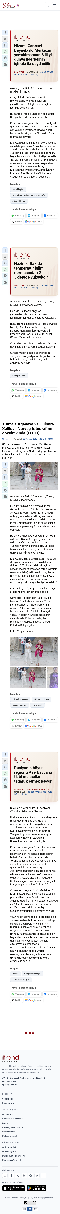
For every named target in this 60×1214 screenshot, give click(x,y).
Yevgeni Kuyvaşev (32, 974)
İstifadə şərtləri (9, 1147)
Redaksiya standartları (12, 1127)
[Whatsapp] (5, 1175)
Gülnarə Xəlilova (41, 699)
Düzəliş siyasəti (9, 1132)
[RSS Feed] (43, 1175)
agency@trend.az (9, 1085)
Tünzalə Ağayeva (20, 699)
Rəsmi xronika (8, 1103)
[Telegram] (30, 1175)
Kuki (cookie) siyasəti (11, 1160)
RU (35, 1209)
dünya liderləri (19, 201)
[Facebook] (11, 1175)
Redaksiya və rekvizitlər (12, 1119)
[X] (17, 1175)
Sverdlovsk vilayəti (21, 979)
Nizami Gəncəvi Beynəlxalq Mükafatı (29, 195)
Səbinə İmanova (19, 705)
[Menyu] (55, 5)
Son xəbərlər (7, 1099)
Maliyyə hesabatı (9, 1136)
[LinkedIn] (37, 1175)
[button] (5, 32)
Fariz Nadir (37, 705)
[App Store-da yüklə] (13, 1188)
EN (24, 1209)
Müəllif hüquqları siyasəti (13, 1156)
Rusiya (15, 974)
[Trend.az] (11, 5)
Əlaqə (5, 1123)
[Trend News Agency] (10, 1058)
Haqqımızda (7, 1114)
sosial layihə (18, 189)
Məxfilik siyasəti (9, 1151)
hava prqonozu (19, 376)
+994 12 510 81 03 (9, 1081)
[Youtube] (24, 1175)
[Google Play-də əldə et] (36, 1188)
